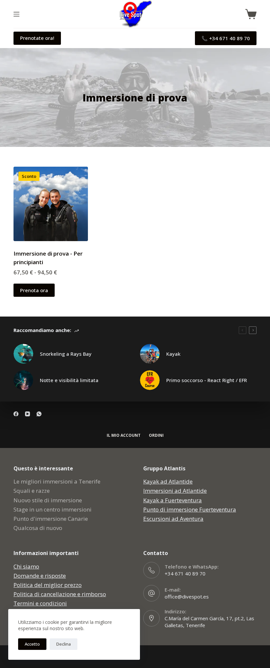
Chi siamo (26, 566)
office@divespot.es (187, 596)
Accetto (32, 644)
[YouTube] (27, 413)
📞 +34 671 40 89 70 (226, 38)
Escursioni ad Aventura (173, 518)
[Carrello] (250, 14)
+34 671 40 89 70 (185, 573)
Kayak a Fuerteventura (172, 500)
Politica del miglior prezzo (48, 585)
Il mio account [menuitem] (124, 435)
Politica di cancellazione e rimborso (60, 594)
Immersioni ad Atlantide (175, 490)
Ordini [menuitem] (156, 435)
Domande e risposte (40, 575)
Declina (63, 644)
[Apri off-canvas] (16, 14)
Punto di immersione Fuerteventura (189, 509)
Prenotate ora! (37, 38)
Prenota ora (34, 290)
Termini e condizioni (40, 603)
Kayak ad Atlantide (168, 481)
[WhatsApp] (39, 413)
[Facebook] (16, 413)
